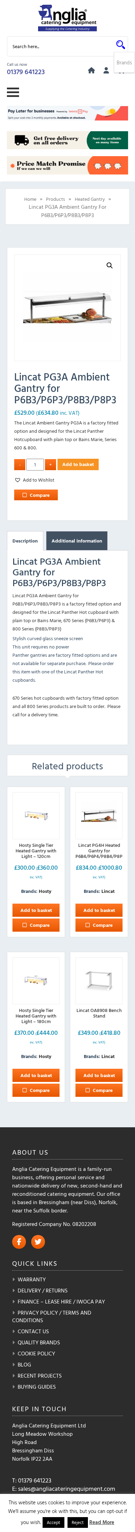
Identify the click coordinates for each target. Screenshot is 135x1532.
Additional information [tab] (77, 540)
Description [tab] (25, 540)
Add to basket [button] (36, 910)
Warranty (32, 1279)
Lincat (108, 891)
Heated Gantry (90, 199)
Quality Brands (39, 1342)
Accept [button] (53, 1522)
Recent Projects (40, 1375)
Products (55, 199)
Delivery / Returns (43, 1290)
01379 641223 (26, 71)
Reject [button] (78, 1522)
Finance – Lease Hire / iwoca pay (61, 1301)
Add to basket (78, 464)
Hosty (45, 891)
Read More (101, 1522)
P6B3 (91, 620)
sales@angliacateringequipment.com (66, 1488)
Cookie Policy (36, 1353)
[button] (110, 265)
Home (30, 199)
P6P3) (104, 620)
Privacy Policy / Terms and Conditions (51, 1316)
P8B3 (41, 628)
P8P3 (54, 628)
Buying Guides (37, 1386)
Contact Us (33, 1331)
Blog (24, 1364)
